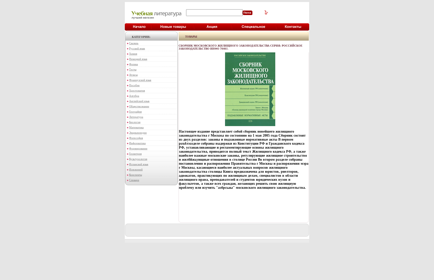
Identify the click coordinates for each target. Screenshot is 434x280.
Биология (134, 122)
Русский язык (137, 48)
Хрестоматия (137, 90)
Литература (136, 116)
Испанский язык (138, 164)
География (135, 111)
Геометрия (135, 153)
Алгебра (134, 95)
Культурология (138, 158)
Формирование (138, 148)
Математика (136, 127)
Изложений (136, 169)
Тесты (132, 69)
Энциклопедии (138, 132)
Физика (133, 64)
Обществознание (139, 106)
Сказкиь (133, 43)
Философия (136, 137)
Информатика (137, 143)
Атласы (133, 74)
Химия (133, 53)
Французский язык (140, 79)
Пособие (134, 85)
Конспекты (135, 174)
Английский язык (139, 101)
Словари (134, 179)
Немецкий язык (138, 58)
